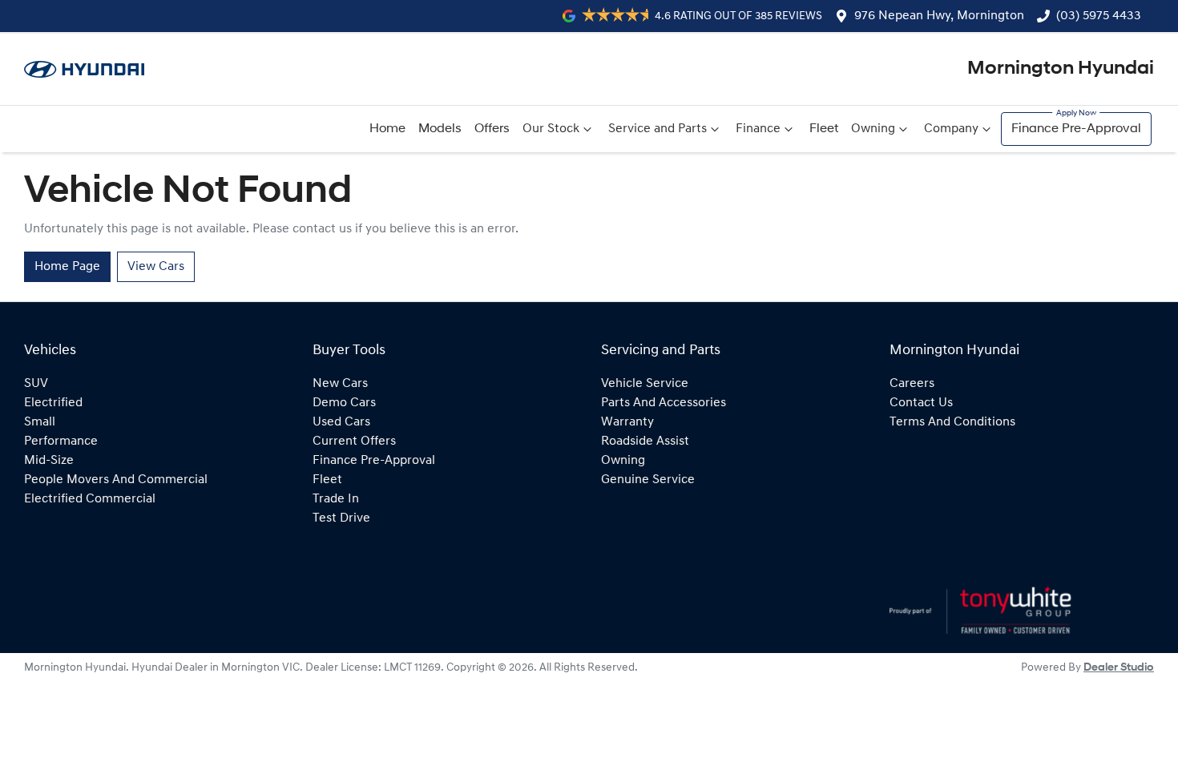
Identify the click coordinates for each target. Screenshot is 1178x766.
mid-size (49, 460)
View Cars (155, 266)
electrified (53, 403)
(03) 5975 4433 (1098, 16)
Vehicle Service (644, 383)
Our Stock (550, 129)
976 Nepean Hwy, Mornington (939, 16)
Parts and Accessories (663, 403)
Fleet (823, 129)
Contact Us (921, 403)
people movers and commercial (116, 480)
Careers (912, 383)
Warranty (627, 422)
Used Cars (341, 422)
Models (440, 129)
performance (61, 441)
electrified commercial (89, 499)
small (39, 422)
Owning (873, 129)
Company (951, 129)
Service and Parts (657, 129)
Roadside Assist (645, 441)
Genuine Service (648, 480)
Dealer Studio (1118, 668)
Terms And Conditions (952, 422)
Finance (758, 129)
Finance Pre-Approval (1076, 129)
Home (387, 129)
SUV (36, 383)
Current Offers (354, 441)
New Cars (340, 383)
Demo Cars (344, 403)
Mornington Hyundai (1060, 69)
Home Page (67, 266)
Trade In (336, 499)
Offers (492, 129)
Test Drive (341, 518)
